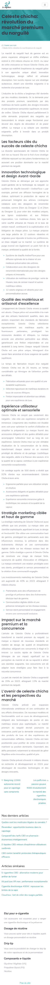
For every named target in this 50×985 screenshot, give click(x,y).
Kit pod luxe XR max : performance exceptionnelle (25, 881)
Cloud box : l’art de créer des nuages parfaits (22, 895)
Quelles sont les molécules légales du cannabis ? (24, 822)
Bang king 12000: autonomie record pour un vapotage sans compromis (12, 786)
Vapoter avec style (10, 45)
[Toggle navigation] (45, 5)
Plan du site (25, 983)
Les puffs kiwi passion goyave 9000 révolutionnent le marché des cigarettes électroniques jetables (36, 792)
